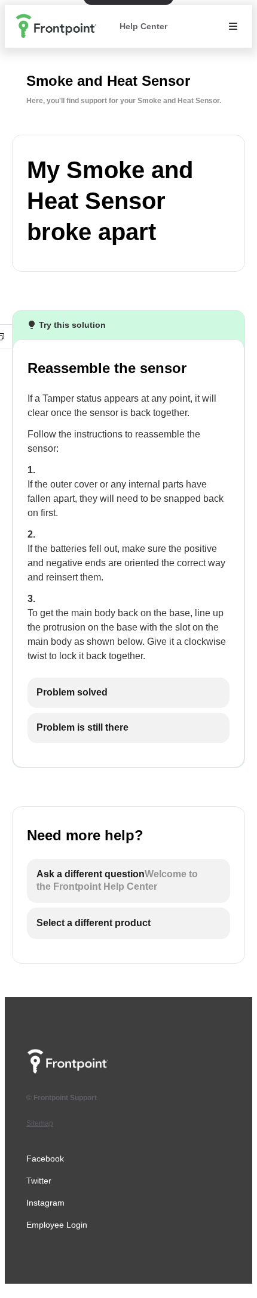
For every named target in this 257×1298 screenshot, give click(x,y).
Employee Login (56, 1224)
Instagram (45, 1202)
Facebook (45, 1158)
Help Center (143, 26)
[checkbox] (128, 693)
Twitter (38, 1180)
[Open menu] (233, 26)
